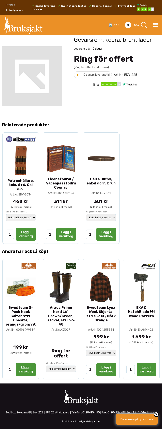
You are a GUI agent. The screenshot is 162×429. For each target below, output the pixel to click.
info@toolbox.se (145, 412)
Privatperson (14, 10)
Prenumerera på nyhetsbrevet (137, 419)
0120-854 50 (91, 412)
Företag (10, 4)
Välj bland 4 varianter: (16, 212)
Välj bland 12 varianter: (57, 363)
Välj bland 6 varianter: (96, 347)
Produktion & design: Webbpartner (81, 421)
